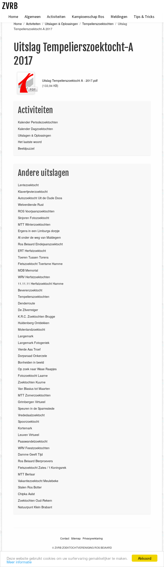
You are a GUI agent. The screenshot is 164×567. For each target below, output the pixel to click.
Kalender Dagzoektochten (35, 129)
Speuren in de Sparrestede (36, 408)
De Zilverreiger (28, 310)
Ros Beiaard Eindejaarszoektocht (40, 244)
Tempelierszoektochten (98, 24)
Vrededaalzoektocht (31, 415)
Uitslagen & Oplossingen (61, 24)
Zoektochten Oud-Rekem (35, 500)
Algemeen (33, 16)
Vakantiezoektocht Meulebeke (38, 481)
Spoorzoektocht (28, 421)
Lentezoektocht (28, 185)
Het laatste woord (30, 142)
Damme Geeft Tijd (30, 454)
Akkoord (144, 558)
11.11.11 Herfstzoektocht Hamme (40, 283)
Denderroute (26, 303)
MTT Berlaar (26, 474)
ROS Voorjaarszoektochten (36, 211)
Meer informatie (19, 561)
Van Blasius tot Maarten (34, 388)
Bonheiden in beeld (31, 362)
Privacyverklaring (93, 538)
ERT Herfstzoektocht (32, 250)
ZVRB (10, 6)
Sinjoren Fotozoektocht (33, 218)
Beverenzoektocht (30, 290)
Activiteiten (56, 16)
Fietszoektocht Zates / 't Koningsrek (42, 467)
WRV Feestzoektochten (34, 448)
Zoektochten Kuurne (31, 382)
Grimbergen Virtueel (31, 402)
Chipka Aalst (26, 494)
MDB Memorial (28, 270)
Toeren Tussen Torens (33, 257)
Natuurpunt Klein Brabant (35, 507)
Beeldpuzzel (26, 148)
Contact (64, 538)
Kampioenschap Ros (88, 16)
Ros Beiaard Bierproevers (35, 461)
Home (13, 16)
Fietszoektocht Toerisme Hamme (40, 264)
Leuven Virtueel (28, 435)
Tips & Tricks (144, 16)
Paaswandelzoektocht (32, 441)
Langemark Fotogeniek (33, 342)
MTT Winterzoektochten (34, 224)
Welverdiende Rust (31, 204)
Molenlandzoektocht (31, 329)
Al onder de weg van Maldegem (39, 237)
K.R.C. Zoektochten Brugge (36, 316)
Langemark (25, 336)
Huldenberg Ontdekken (33, 323)
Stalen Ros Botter (30, 487)
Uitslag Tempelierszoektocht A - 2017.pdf (70, 80)
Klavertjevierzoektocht (33, 191)
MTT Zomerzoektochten (34, 395)
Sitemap (76, 538)
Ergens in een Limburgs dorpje (39, 231)
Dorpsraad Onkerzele (32, 356)
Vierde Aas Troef (29, 349)
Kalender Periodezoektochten (38, 122)
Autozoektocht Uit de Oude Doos (40, 198)
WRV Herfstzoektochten (34, 277)
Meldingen (119, 16)
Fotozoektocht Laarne (33, 375)
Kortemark (25, 428)
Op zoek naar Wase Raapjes (37, 369)
